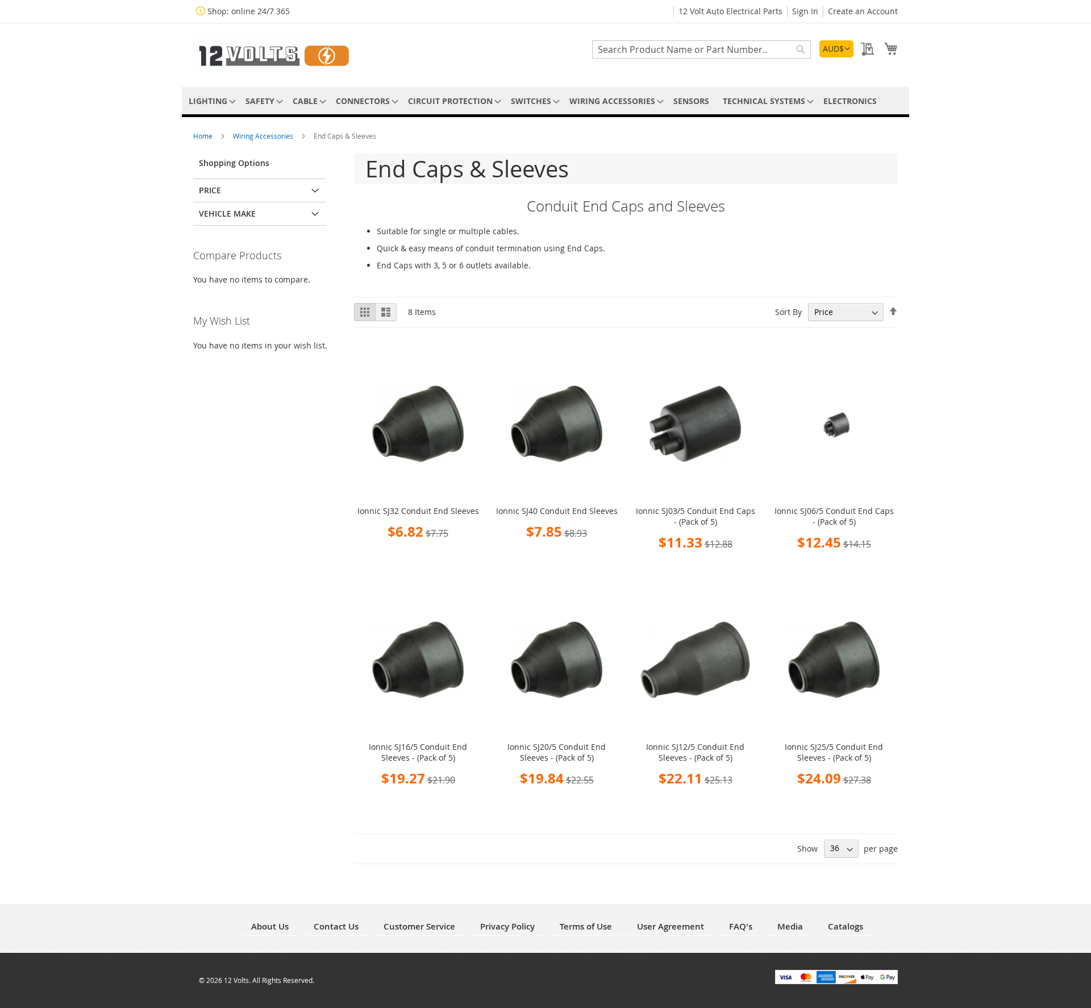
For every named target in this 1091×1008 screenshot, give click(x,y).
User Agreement (670, 926)
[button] (836, 48)
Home (203, 135)
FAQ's (740, 926)
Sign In (805, 11)
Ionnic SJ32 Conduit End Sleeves (418, 510)
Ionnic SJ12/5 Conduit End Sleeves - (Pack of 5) (695, 752)
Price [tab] (210, 190)
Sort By (788, 311)
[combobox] (701, 49)
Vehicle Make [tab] (227, 213)
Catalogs (845, 926)
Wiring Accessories (264, 135)
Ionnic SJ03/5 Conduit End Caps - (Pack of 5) (695, 516)
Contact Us (336, 926)
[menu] (545, 101)
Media (790, 926)
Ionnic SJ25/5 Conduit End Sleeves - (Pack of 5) (834, 752)
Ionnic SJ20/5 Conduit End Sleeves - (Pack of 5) (556, 752)
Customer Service (419, 926)
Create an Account (863, 11)
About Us (270, 926)
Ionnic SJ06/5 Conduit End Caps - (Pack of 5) (834, 516)
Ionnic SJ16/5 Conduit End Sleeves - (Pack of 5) (418, 752)
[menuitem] (210, 101)
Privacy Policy (507, 926)
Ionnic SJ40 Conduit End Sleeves (557, 510)
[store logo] (272, 54)
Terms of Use (586, 926)
